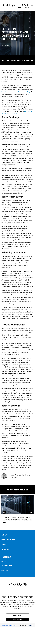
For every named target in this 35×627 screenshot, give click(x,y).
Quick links (4, 549)
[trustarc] (29, 625)
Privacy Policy (12, 625)
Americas (4, 570)
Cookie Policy (5, 625)
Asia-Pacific (5, 565)
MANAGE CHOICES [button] (17, 615)
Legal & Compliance (8, 539)
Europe (3, 561)
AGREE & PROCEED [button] (17, 619)
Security (4, 544)
